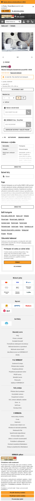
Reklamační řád (17, 430)
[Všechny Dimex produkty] (6, 66)
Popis (4, 137)
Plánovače (17, 380)
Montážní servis (17, 377)
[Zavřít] (33, 6)
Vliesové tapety (4, 219)
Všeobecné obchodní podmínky (17, 427)
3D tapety (3, 233)
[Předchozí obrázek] (3, 57)
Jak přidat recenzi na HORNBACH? (17, 352)
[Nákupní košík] (32, 21)
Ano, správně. (5, 11)
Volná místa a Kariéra (17, 416)
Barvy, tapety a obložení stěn (8, 216)
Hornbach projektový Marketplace (17, 444)
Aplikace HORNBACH (17, 382)
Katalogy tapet (25, 230)
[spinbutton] (9, 98)
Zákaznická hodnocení (24, 137)
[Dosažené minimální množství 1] (4, 98)
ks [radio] (18, 98)
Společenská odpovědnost (17, 433)
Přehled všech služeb (17, 366)
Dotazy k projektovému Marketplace (17, 447)
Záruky (18, 355)
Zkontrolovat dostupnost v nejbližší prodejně (17, 130)
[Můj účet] (24, 21)
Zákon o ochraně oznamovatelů (17, 438)
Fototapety (12, 25)
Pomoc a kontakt (17, 338)
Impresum (17, 422)
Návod (7, 176)
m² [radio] (23, 98)
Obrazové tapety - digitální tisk (17, 219)
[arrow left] (2, 137)
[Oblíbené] (28, 21)
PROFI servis (17, 374)
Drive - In (17, 402)
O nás (17, 419)
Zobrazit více (17, 167)
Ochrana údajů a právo (17, 436)
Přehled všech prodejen (17, 391)
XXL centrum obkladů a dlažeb (17, 399)
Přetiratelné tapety (5, 226)
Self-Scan (17, 405)
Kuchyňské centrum (17, 394)
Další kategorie (12, 137)
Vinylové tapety (14, 223)
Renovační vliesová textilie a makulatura (11, 230)
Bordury (21, 226)
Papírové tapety (23, 223)
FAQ (17, 335)
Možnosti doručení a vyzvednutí (17, 346)
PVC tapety (9, 233)
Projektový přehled (17, 369)
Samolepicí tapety (5, 223)
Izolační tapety (14, 226)
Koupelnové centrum (18, 397)
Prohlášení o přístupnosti (17, 441)
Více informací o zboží (17, 89)
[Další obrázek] (32, 57)
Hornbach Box (17, 408)
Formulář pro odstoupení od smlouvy (17, 344)
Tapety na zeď (4, 25)
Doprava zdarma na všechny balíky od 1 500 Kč (14, 2)
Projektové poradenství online (17, 371)
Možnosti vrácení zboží (17, 349)
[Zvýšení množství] (13, 98)
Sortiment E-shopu (17, 363)
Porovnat (7, 62)
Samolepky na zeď (29, 226)
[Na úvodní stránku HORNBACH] (7, 16)
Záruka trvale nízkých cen (17, 425)
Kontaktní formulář (17, 341)
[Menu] (2, 21)
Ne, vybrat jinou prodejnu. (18, 11)
